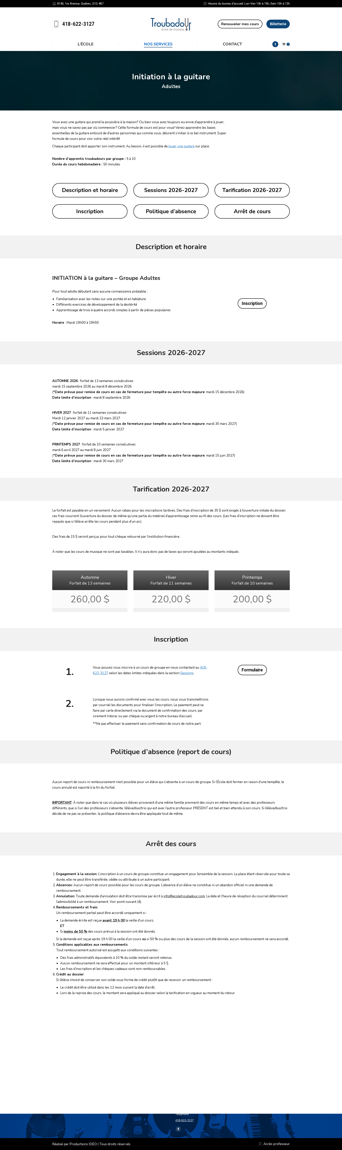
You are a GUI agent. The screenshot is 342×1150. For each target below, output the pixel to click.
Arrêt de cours (252, 211)
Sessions (187, 673)
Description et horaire (90, 190)
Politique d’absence (171, 211)
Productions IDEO (83, 1144)
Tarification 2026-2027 (252, 190)
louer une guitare (181, 146)
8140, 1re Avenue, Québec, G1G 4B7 (80, 3)
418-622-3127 (184, 1120)
